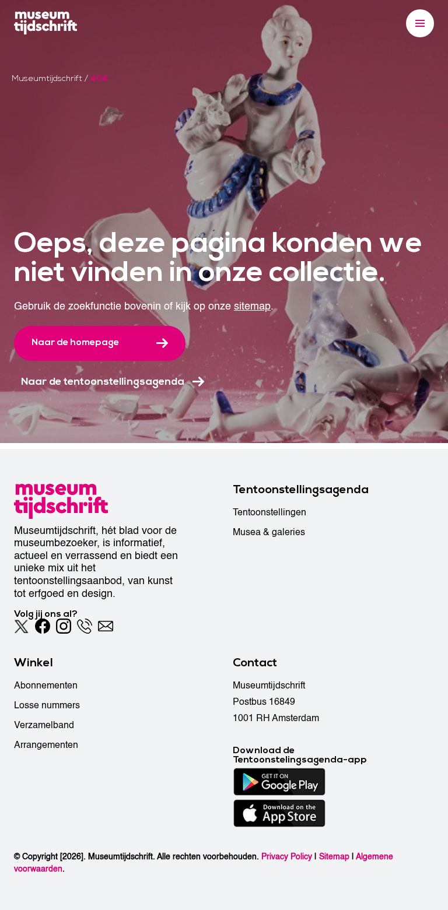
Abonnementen (46, 685)
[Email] (105, 626)
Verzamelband (44, 725)
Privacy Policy (286, 856)
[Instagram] (63, 626)
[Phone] (84, 626)
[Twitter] (21, 626)
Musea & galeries (269, 532)
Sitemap (334, 856)
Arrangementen (46, 745)
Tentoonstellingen (269, 512)
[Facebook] (42, 626)
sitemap (252, 306)
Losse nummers (47, 705)
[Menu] (420, 23)
